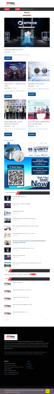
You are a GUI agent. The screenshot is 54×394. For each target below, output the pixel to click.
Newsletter (30, 368)
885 (45, 143)
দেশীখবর (17, 9)
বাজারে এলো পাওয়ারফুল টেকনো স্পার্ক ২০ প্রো (20, 312)
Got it (47, 391)
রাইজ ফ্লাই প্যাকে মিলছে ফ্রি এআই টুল (19, 255)
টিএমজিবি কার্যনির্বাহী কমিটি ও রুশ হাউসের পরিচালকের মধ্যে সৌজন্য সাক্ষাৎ (24, 218)
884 (41, 143)
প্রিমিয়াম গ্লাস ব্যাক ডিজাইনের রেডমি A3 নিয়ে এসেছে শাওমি (22, 304)
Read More (8, 58)
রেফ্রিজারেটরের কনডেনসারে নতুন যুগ (27, 9)
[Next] (13, 9)
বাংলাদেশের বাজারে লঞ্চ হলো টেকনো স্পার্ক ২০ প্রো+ (21, 297)
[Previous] (11, 9)
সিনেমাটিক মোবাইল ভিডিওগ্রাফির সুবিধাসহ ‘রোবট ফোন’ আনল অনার (23, 248)
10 (34, 143)
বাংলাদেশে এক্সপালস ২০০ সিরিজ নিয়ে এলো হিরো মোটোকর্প (22, 204)
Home (29, 366)
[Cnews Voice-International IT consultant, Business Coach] (10, 337)
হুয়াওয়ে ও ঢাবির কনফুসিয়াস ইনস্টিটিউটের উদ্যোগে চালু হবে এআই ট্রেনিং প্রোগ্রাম (25, 226)
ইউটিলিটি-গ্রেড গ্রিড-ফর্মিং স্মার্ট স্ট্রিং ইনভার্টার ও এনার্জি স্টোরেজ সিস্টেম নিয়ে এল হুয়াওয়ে (27, 263)
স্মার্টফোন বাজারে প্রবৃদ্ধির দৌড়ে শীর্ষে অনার (13, 50)
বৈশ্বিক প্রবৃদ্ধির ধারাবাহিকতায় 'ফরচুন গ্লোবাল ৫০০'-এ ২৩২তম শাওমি (24, 233)
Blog (29, 363)
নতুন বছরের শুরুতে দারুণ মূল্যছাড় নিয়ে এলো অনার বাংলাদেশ (22, 289)
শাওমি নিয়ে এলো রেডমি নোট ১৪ (18, 282)
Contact (30, 365)
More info (22, 392)
